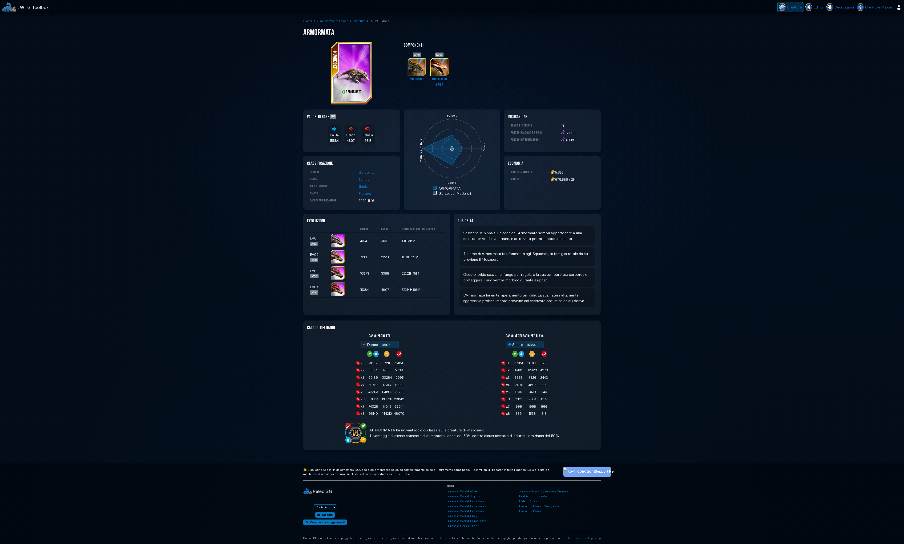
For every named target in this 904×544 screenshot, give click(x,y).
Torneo (364, 179)
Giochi (307, 21)
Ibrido (363, 186)
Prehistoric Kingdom (534, 496)
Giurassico (366, 172)
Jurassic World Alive (462, 491)
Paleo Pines (528, 501)
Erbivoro (365, 193)
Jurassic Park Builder (463, 526)
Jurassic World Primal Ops (466, 521)
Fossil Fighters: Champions (539, 506)
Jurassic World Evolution (465, 511)
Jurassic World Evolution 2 (467, 506)
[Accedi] (899, 7)
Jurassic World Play (462, 516)
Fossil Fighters (530, 511)
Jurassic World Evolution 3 (467, 501)
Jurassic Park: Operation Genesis (544, 491)
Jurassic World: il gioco (332, 21)
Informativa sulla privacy (584, 538)
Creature (359, 21)
